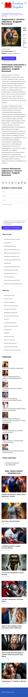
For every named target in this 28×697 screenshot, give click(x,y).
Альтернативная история (12, 239)
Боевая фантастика (10, 246)
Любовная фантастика (11, 270)
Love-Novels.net (10, 464)
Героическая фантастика (12, 249)
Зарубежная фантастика (11, 256)
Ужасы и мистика (9, 340)
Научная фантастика (10, 273)
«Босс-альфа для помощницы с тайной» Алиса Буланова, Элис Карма (13, 654)
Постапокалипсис (9, 277)
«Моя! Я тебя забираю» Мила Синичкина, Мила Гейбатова (12, 627)
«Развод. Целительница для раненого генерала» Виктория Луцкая (11, 378)
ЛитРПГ (6, 319)
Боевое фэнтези (9, 295)
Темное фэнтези (9, 336)
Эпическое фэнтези (10, 343)
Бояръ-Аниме (8, 299)
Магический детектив (11, 326)
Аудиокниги (18, 13)
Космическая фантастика (12, 266)
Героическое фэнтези (11, 305)
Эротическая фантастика (12, 280)
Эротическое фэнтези (11, 346)
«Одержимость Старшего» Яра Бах (14, 681)
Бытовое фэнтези (9, 302)
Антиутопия (7, 242)
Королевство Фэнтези (8, 13)
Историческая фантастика (12, 260)
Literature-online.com (12, 463)
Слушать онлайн (9, 58)
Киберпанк (7, 263)
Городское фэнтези (10, 309)
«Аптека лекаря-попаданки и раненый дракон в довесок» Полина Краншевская (13, 420)
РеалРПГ (7, 333)
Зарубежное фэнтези (10, 312)
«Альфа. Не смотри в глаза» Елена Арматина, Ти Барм (14, 495)
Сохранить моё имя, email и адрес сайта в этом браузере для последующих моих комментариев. (14, 222)
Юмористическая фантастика (13, 283)
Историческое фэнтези (11, 316)
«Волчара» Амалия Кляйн (11, 521)
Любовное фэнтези (10, 323)
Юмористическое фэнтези (12, 350)
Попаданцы (7, 329)
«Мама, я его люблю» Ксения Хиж (12, 368)
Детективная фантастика (12, 253)
